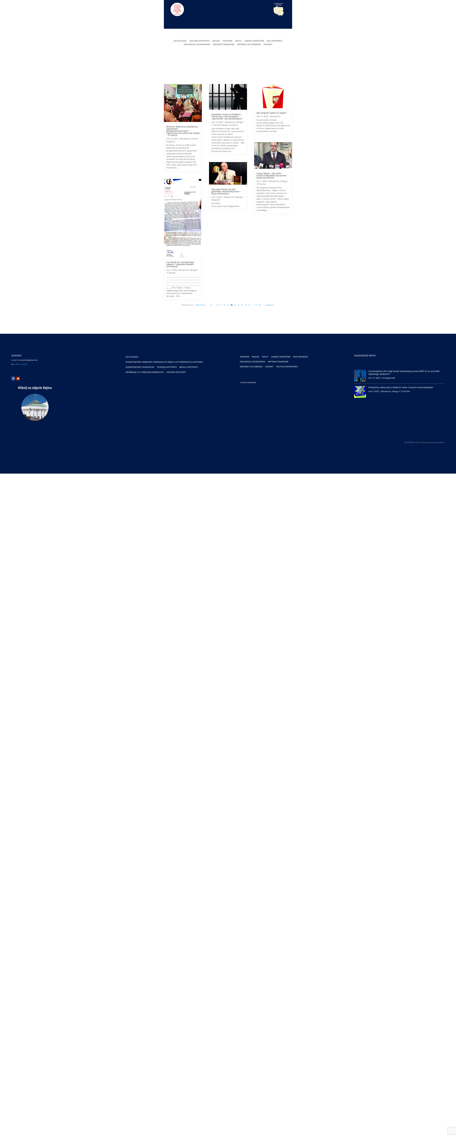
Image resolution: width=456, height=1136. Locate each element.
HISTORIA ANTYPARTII (200, 41)
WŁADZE (216, 41)
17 (221, 305)
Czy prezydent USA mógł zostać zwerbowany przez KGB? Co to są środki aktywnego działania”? (403, 372)
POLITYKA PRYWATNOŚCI (287, 366)
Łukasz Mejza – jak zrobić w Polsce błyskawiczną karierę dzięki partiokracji (271, 175)
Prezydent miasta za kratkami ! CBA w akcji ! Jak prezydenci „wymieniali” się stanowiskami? (226, 116)
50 (260, 305)
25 (249, 305)
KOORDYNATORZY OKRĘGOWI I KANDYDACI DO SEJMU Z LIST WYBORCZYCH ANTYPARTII (164, 362)
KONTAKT (268, 45)
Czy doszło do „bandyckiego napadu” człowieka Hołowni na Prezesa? (180, 264)
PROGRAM (227, 41)
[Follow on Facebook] (13, 378)
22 (239, 305)
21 (235, 305)
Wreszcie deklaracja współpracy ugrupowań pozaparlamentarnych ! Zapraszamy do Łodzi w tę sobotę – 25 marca (183, 131)
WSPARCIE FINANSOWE (223, 45)
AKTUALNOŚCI (180, 41)
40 (256, 305)
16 (217, 305)
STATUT (238, 41)
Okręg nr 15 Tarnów (401, 391)
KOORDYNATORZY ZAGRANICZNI (140, 367)
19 (228, 305)
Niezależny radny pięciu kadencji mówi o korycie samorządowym (400, 387)
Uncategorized (388, 378)
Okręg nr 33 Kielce (229, 125)
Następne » (269, 305)
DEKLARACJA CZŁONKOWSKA (197, 45)
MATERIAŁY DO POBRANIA (249, 45)
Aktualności (185, 138)
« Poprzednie (200, 305)
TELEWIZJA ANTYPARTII (167, 367)
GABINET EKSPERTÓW (254, 41)
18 (224, 305)
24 (246, 305)
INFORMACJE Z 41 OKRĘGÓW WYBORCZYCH (145, 372)
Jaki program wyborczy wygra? (271, 112)
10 (211, 305)
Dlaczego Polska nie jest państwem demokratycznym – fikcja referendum (226, 191)
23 (242, 305)
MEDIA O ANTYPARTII (188, 367)
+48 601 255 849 (20, 364)
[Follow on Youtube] (18, 378)
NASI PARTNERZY (274, 41)
